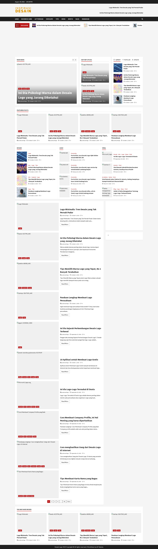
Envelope (49, 19)
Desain (115, 154)
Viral (130, 154)
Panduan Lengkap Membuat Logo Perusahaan (118, 99)
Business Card (26, 19)
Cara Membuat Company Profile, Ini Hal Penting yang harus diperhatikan (38, 425)
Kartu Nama (31, 496)
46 (64, 501)
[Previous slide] (73, 60)
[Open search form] (142, 19)
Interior (116, 165)
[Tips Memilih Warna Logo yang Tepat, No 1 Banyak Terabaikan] (95, 124)
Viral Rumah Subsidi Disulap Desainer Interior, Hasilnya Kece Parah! (107, 168)
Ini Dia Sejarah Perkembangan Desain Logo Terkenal (38, 336)
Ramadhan (85, 19)
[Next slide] (75, 60)
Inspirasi (88, 131)
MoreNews (90, 547)
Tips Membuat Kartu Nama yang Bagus (38, 484)
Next (68, 501)
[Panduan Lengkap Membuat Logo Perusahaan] (126, 124)
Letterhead (39, 19)
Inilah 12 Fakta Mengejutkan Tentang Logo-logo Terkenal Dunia (107, 192)
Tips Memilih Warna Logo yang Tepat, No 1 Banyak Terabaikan (97, 25)
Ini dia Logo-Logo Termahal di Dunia (107, 157)
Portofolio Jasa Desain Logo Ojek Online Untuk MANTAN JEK (65, 157)
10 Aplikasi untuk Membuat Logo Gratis (38, 365)
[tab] (118, 60)
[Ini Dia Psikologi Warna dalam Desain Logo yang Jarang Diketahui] (47, 83)
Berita (70, 19)
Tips (57, 19)
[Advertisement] (79, 41)
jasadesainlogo (23, 101)
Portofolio (74, 153)
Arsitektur (105, 177)
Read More (66, 225)
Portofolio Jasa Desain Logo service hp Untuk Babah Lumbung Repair (65, 168)
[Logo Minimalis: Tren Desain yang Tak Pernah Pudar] (32, 124)
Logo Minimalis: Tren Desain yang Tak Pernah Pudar (126, 7)
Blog (77, 19)
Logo (17, 19)
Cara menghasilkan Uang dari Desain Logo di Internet (38, 455)
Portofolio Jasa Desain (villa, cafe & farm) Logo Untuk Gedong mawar (65, 192)
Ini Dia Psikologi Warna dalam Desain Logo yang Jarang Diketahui (121, 13)
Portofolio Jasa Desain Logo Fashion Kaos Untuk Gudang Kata (65, 180)
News (63, 19)
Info (20, 88)
